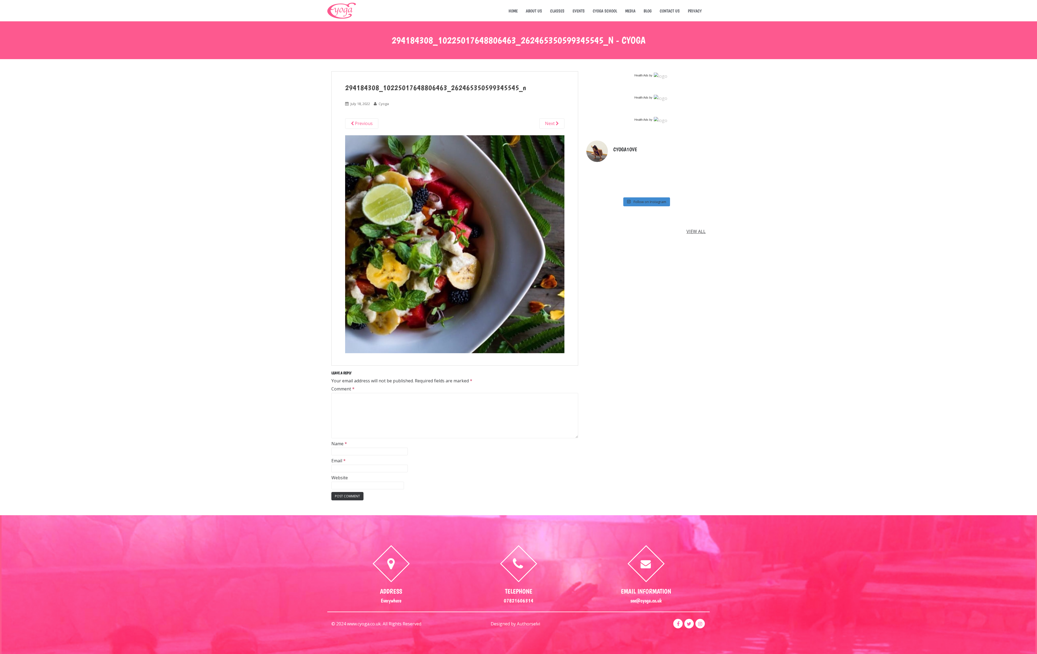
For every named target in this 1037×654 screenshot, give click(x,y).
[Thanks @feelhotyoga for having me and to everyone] (631, 170)
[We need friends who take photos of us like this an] (661, 170)
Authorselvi (528, 624)
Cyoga (384, 103)
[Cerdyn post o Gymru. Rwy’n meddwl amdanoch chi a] (692, 170)
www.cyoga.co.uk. (364, 624)
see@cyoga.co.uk (646, 600)
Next (550, 123)
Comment (343, 389)
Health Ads (641, 75)
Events (579, 11)
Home (513, 11)
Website (339, 477)
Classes (557, 11)
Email (338, 460)
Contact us (670, 11)
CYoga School (605, 11)
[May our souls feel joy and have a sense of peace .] (600, 170)
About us (534, 11)
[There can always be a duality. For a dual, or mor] (631, 188)
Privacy (695, 11)
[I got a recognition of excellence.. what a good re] (600, 188)
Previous (363, 123)
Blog (648, 11)
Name (339, 443)
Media (630, 11)
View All (696, 231)
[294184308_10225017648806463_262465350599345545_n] (454, 244)
